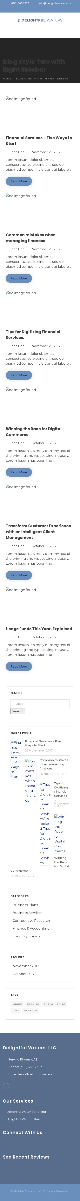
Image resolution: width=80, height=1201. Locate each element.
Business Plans (25, 905)
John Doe (17, 152)
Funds (15, 1010)
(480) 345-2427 (20, 3)
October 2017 (24, 974)
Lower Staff (30, 1010)
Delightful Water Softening (26, 1112)
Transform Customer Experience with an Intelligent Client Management (38, 531)
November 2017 (26, 966)
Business (17, 1003)
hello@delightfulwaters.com (55, 3)
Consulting (33, 1003)
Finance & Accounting (31, 928)
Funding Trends (26, 936)
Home (7, 78)
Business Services (28, 913)
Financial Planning (54, 1003)
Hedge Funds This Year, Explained (39, 629)
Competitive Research (31, 921)
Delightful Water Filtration (25, 1119)
